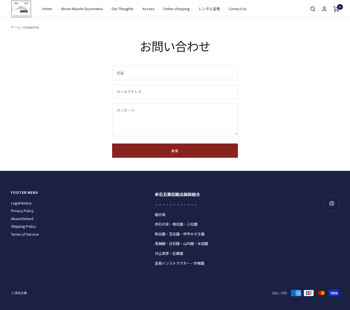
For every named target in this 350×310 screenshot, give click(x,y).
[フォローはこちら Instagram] (331, 203)
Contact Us (238, 8)
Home (47, 8)
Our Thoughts (123, 8)
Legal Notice (21, 203)
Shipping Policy (23, 226)
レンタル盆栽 (209, 8)
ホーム (15, 27)
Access (148, 8)
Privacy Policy (22, 210)
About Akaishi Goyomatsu (82, 8)
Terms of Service (25, 234)
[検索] (312, 9)
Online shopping (176, 8)
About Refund (22, 218)
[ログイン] (324, 9)
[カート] (336, 9)
